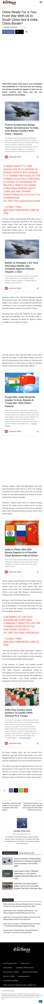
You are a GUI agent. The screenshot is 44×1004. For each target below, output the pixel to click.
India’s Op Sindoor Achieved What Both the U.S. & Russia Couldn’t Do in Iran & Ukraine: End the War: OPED (22, 905)
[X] (16, 790)
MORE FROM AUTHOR (26, 853)
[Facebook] (11, 790)
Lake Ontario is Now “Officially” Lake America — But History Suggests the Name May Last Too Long (20, 912)
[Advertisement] (22, 58)
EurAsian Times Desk (10, 27)
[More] (26, 32)
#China (33, 172)
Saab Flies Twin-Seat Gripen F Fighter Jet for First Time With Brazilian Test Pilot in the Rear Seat (28, 885)
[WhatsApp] (21, 790)
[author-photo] (22, 828)
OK (40, 1001)
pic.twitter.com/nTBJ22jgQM (21, 201)
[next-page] (7, 894)
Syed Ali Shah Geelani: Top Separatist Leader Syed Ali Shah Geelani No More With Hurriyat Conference (32, 806)
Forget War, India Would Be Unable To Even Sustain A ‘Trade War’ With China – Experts (11, 806)
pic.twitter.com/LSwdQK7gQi (21, 632)
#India (9, 166)
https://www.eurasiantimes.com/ (22, 834)
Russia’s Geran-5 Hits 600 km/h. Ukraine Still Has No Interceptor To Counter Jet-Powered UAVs (20, 931)
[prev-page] (3, 894)
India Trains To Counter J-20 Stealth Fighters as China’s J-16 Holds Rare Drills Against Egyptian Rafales (21, 925)
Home (4, 7)
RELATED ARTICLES (10, 853)
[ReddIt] (26, 790)
